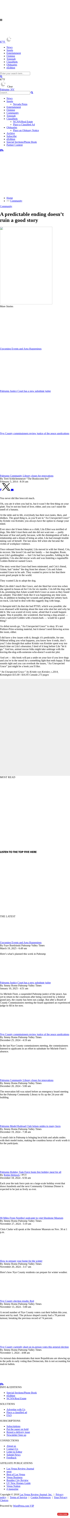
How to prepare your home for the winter (21, 1261)
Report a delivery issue (18, 1432)
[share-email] (12, 489)
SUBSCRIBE (63, 1514)
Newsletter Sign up (16, 1435)
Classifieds (12, 61)
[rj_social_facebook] (0, 150)
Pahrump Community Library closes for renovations (26, 1080)
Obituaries (12, 64)
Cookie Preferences (41, 1497)
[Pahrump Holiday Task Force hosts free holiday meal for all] (17, 1169)
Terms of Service (18, 1497)
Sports (10, 50)
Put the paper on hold (17, 1429)
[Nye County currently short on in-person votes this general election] (17, 1344)
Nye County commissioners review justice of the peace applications (34, 1034)
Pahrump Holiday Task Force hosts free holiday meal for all (30, 1172)
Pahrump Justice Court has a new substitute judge (25, 982)
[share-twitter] (6, 489)
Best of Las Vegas (16, 1474)
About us (11, 1446)
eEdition (11, 67)
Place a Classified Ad (24, 124)
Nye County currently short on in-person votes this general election (34, 1347)
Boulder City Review (17, 1480)
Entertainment (14, 53)
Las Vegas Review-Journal (20, 1468)
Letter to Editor (14, 1451)
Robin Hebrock (12, 1175)
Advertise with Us (16, 1409)
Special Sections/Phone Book (22, 142)
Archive (11, 133)
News (10, 47)
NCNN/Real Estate (23, 121)
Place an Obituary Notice (26, 130)
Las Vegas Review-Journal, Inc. (36, 1494)
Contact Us (12, 1449)
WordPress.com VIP (23, 1505)
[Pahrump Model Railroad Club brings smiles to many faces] (17, 1123)
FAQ (9, 1415)
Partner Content (15, 145)
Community (13, 113)
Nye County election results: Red (17, 1301)
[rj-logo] (15, 34)
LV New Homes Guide (19, 1483)
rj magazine (12, 1489)
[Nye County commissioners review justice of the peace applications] (17, 1031)
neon (9, 1471)
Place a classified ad (17, 1412)
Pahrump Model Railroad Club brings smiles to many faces (30, 1126)
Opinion (11, 56)
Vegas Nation (13, 1486)
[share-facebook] (0, 489)
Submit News (14, 1454)
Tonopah (11, 59)
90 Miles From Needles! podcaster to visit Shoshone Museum (31, 1218)
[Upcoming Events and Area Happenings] (17, 939)
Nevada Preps (20, 104)
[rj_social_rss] (2, 150)
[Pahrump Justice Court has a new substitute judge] (17, 979)
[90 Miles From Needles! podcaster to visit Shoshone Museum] (17, 1215)
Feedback (11, 1457)
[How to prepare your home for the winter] (17, 1258)
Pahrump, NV (7, 89)
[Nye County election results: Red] (17, 1298)
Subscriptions (13, 1426)
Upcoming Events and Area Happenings (21, 942)
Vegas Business (14, 1477)
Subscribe (12, 136)
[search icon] (1, 76)
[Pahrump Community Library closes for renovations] (17, 1077)
